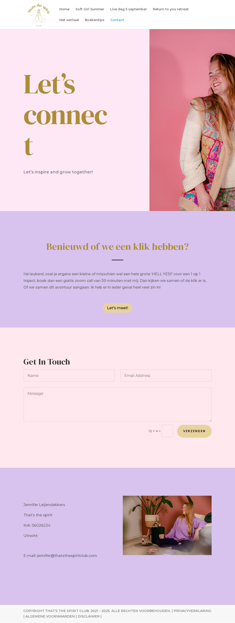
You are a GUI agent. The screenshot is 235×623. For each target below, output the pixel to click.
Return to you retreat (171, 9)
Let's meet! (117, 308)
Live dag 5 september (128, 9)
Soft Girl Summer (90, 9)
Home (64, 9)
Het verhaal (69, 20)
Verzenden (194, 431)
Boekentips (94, 20)
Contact (117, 20)
